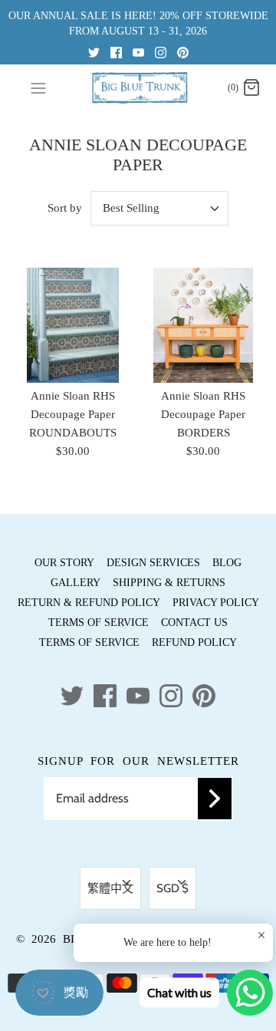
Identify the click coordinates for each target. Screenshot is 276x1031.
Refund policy (194, 642)
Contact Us (194, 622)
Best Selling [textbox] (131, 208)
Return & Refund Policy (89, 602)
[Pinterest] (183, 52)
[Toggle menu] (38, 87)
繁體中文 (110, 888)
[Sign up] (215, 798)
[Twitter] (94, 52)
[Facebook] (116, 52)
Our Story (64, 562)
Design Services (153, 562)
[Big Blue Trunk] (138, 88)
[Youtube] (138, 52)
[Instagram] (160, 52)
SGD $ (172, 888)
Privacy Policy (215, 602)
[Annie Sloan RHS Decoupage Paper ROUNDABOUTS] (72, 325)
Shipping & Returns (169, 582)
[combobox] (159, 208)
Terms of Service (98, 622)
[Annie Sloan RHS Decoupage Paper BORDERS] (203, 325)
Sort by (65, 208)
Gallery (75, 582)
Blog (227, 562)
